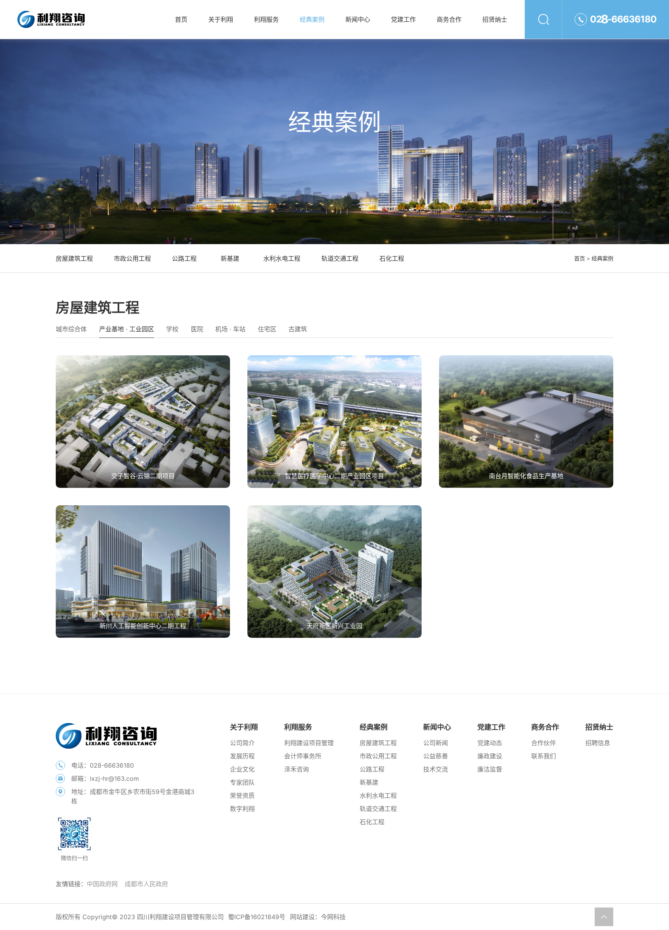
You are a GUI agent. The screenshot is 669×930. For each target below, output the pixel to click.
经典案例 (602, 258)
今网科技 (333, 917)
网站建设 (302, 917)
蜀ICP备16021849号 (256, 917)
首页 (579, 258)
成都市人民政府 (146, 884)
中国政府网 (102, 884)
